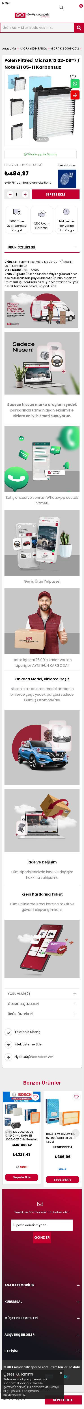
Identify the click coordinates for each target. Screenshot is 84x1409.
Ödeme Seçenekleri (23, 1004)
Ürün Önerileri (20, 1014)
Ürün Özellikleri (21, 247)
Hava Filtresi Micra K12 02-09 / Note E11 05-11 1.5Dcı (20, 1138)
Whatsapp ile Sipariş (42, 154)
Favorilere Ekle (35, 1097)
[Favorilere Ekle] (72, 77)
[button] (39, 139)
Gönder (42, 1237)
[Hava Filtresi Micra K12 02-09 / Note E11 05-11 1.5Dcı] (22, 1112)
